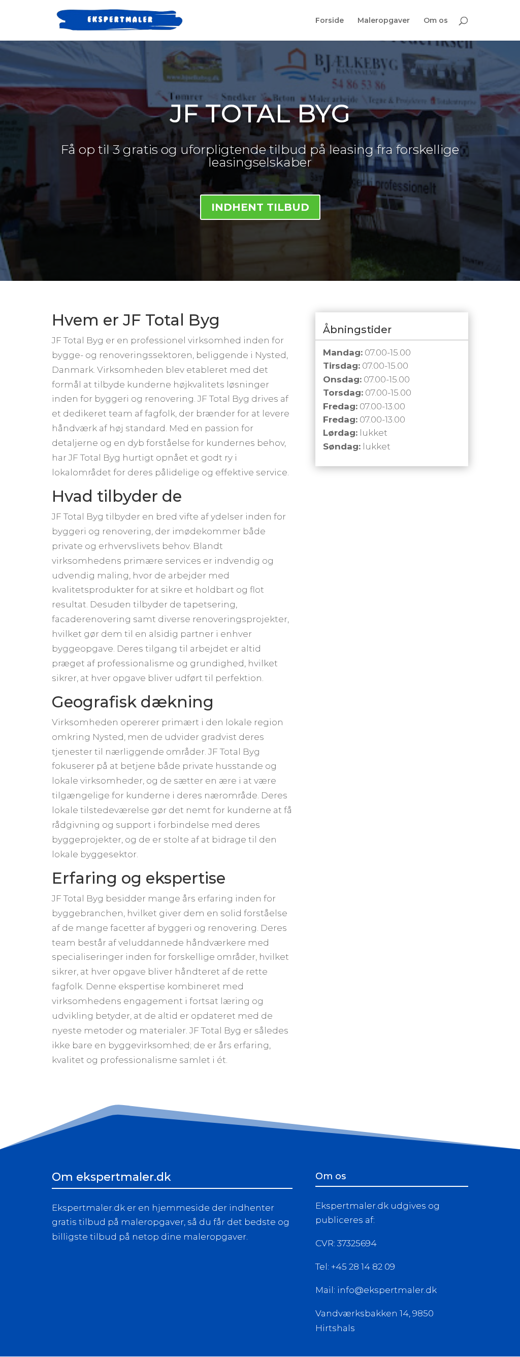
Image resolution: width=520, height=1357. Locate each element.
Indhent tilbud (260, 207)
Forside (329, 21)
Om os (436, 21)
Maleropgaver (384, 21)
